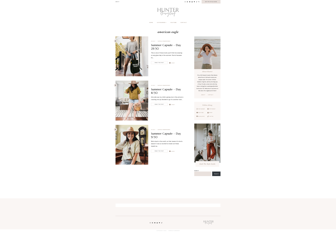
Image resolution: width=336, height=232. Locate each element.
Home (151, 22)
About (117, 1)
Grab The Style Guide (207, 164)
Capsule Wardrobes (164, 41)
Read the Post (159, 62)
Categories (161, 22)
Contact (183, 22)
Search (196, 170)
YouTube (173, 22)
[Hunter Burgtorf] (208, 224)
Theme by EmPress (174, 230)
